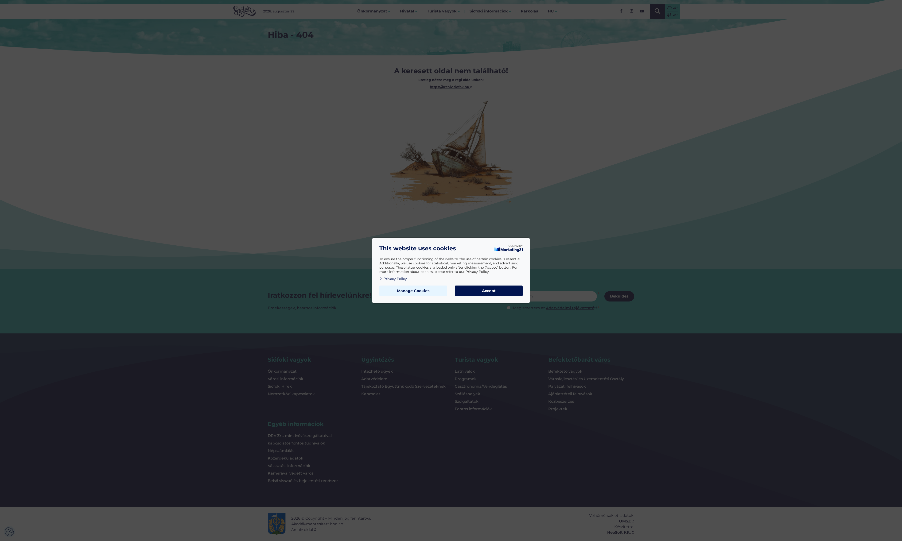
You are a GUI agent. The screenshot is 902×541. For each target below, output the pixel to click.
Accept (489, 291)
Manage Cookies (413, 291)
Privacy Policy (395, 279)
